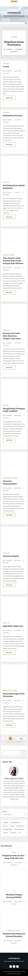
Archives (4, 811)
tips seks (5, 832)
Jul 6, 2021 (17, 192)
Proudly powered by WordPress (12, 971)
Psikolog (5, 825)
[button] (24, 43)
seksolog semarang (19, 829)
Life (8, 182)
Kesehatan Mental (7, 477)
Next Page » (19, 742)
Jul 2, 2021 (17, 267)
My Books (14, 852)
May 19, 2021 (17, 415)
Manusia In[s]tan (11, 556)
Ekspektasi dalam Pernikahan (14, 43)
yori (19, 832)
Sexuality (12, 254)
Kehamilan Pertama (12, 115)
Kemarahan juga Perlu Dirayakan (13, 695)
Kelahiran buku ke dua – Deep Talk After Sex (14, 857)
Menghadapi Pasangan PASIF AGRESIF (14, 410)
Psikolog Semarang (7, 829)
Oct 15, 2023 (17, 862)
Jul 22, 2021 (17, 119)
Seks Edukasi (6, 254)
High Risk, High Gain (13, 626)
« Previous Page (9, 742)
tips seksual (13, 832)
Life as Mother (6, 63)
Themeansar (17, 973)
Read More (9, 98)
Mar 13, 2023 (17, 901)
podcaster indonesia (15, 822)
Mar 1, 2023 (18, 940)
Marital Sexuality (11, 930)
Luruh (6, 66)
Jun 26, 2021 (17, 343)
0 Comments (13, 51)
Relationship (14, 37)
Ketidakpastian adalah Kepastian (14, 187)
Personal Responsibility (10, 482)
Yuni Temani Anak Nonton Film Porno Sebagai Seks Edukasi (13, 261)
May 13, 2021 (17, 488)
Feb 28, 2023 (18, 49)
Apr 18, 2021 (17, 630)
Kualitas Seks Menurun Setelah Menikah (14, 935)
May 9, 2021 (17, 560)
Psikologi (12, 825)
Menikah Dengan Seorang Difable (14, 896)
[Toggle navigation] (26, 23)
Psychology (14, 477)
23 (21, 738)
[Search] (23, 753)
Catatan (5, 182)
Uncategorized (6, 330)
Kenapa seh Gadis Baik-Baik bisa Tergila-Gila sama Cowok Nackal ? (11, 337)
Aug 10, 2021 (17, 71)
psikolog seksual (20, 825)
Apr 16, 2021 (17, 700)
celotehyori (14, 13)
